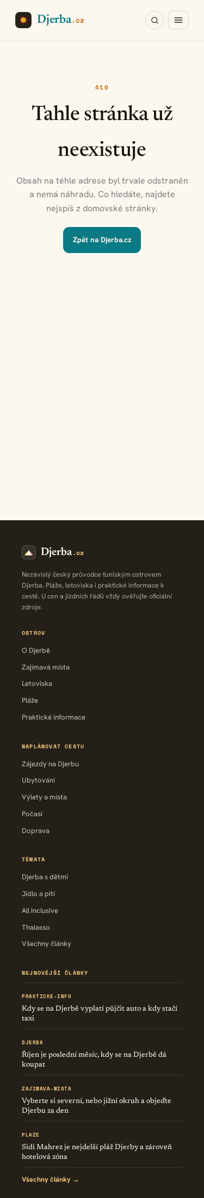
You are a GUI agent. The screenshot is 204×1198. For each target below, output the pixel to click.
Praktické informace (53, 717)
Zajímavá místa (46, 667)
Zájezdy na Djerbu (50, 763)
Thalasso (36, 927)
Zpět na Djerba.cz (102, 239)
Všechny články (46, 943)
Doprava (36, 830)
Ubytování (38, 780)
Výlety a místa (44, 797)
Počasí (32, 813)
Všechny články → (50, 1179)
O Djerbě (36, 650)
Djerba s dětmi (45, 876)
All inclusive (40, 910)
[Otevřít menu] (178, 20)
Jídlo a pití (38, 893)
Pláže (30, 700)
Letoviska (37, 683)
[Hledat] (154, 20)
